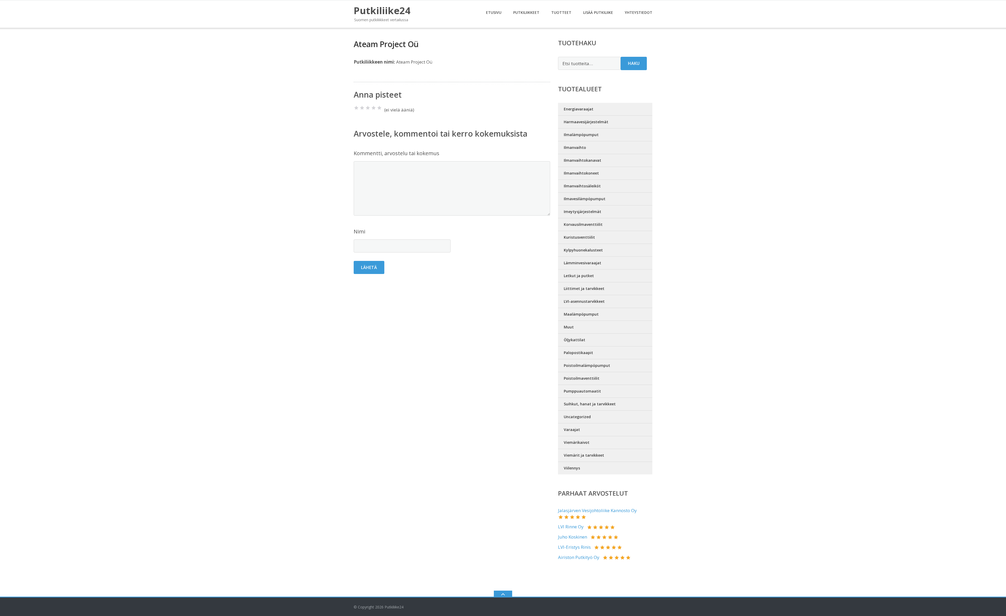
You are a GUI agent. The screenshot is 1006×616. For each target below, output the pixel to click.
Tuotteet (561, 12)
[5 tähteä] (379, 107)
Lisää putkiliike (598, 12)
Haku (633, 63)
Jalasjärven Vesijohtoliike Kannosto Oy (597, 510)
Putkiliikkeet (526, 12)
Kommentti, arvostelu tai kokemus (396, 153)
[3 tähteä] (367, 107)
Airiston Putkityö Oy (578, 557)
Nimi (359, 231)
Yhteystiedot (638, 12)
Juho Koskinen (572, 537)
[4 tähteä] (373, 107)
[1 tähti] (356, 107)
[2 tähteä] (362, 107)
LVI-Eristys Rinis (574, 547)
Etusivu (493, 12)
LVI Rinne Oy (571, 527)
